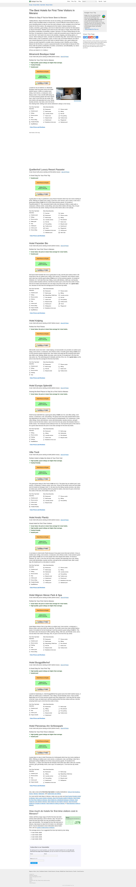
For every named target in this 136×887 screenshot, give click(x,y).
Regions (31, 871)
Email (45, 853)
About (68, 1)
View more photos (77, 100)
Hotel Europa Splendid (40, 385)
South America (80, 871)
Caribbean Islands (43, 871)
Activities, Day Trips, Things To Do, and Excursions (39, 880)
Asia (38, 871)
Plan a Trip (73, 1)
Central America (51, 871)
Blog (80, 1)
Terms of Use (38, 876)
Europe (30, 4)
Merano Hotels (49, 4)
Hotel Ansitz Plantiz (39, 517)
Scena (31, 793)
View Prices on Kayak (42, 71)
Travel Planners (32, 882)
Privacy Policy (32, 876)
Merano (36, 793)
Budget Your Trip (36, 1)
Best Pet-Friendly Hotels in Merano (63, 798)
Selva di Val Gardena (74, 792)
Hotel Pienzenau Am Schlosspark (46, 726)
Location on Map (43, 83)
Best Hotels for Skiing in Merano (55, 803)
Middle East (62, 871)
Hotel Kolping (36, 320)
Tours (30, 881)
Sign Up (100, 1)
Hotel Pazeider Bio (38, 243)
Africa (34, 871)
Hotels (30, 877)
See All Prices (64, 56)
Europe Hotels (36, 4)
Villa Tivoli (34, 452)
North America (69, 871)
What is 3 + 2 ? (33, 858)
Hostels (31, 879)
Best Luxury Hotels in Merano (44, 798)
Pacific (74, 871)
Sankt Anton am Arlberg (54, 793)
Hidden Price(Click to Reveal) (42, 77)
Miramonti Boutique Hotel (42, 54)
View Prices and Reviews (37, 127)
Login (105, 1)
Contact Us (31, 874)
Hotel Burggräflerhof (39, 662)
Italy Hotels (42, 4)
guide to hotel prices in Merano (45, 827)
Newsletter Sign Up (33, 875)
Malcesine (41, 793)
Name (31, 853)
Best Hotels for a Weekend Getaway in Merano (61, 800)
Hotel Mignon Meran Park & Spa (45, 595)
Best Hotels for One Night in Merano (58, 801)
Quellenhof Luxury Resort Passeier (47, 169)
